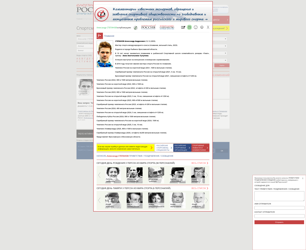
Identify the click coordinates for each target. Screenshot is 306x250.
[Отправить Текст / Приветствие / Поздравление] (195, 27)
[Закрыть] (208, 27)
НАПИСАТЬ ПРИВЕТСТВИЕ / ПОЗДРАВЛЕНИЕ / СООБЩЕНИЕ (135, 156)
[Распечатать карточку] (201, 27)
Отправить (279, 222)
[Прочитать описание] (189, 27)
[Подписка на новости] (183, 27)
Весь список (198, 163)
